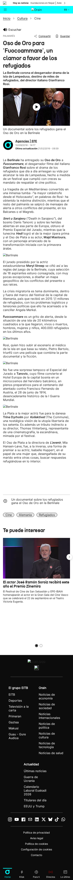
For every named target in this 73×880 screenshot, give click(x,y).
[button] (69, 557)
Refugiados (47, 515)
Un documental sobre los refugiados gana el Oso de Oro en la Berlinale (37, 501)
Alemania (25, 515)
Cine (8, 515)
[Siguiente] (65, 3)
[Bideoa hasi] (36, 107)
